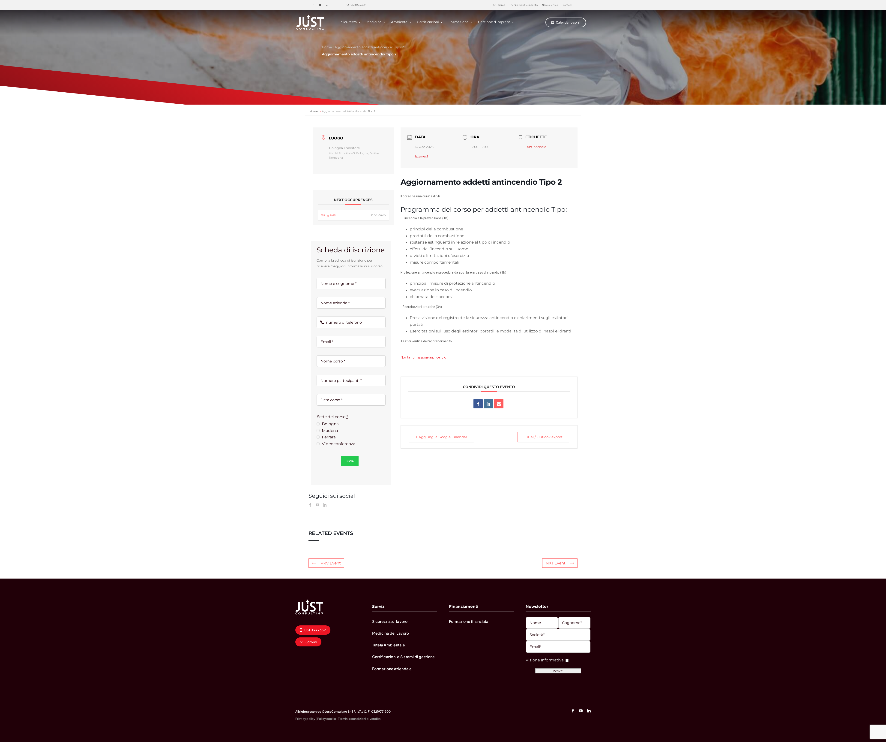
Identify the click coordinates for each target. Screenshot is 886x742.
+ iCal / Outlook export (543, 437)
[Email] (498, 403)
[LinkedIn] (324, 505)
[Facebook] (310, 505)
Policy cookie (326, 719)
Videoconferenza (338, 443)
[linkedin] (327, 5)
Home (327, 47)
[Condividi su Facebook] (478, 403)
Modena (330, 430)
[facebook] (313, 5)
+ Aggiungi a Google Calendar (441, 437)
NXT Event (556, 563)
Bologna (330, 424)
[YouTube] (317, 505)
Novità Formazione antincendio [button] (423, 357)
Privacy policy (305, 719)
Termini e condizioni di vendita (359, 719)
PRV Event (330, 563)
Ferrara (329, 437)
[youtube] (320, 5)
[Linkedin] (488, 403)
